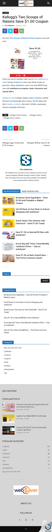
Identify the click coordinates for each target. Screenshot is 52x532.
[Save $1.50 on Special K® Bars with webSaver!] (8, 235)
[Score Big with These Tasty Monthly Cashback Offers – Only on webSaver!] (8, 246)
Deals (6, 362)
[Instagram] (26, 520)
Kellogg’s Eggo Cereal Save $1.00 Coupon (13, 144)
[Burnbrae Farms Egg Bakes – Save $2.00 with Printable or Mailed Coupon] (8, 200)
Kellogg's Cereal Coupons (18, 115)
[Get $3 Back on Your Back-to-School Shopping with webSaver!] (8, 212)
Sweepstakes (9, 369)
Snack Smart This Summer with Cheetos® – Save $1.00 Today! (25, 311)
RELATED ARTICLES (11, 191)
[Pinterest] (32, 520)
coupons (17, 82)
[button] (48, 3)
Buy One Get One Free (13, 348)
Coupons (12, 9)
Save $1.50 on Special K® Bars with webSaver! (21, 318)
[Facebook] (19, 520)
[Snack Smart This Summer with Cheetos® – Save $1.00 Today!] (8, 223)
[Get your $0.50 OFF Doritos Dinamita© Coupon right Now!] (8, 430)
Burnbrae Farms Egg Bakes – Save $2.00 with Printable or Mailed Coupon (32, 200)
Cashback (7, 351)
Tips (5, 373)
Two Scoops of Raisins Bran (22, 38)
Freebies (7, 366)
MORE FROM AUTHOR (30, 191)
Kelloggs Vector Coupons (12, 118)
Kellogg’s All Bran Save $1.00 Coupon (38, 144)
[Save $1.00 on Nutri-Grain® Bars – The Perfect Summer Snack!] (8, 258)
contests (17, 104)
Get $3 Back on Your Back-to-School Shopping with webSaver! (23, 303)
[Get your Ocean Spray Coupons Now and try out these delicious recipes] (8, 407)
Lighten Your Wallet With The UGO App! (31, 416)
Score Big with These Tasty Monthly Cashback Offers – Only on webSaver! (32, 246)
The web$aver (10, 25)
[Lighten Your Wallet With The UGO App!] (8, 419)
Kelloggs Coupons (36, 115)
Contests (7, 355)
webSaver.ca (7, 98)
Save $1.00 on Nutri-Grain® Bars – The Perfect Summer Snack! (25, 331)
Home (4, 9)
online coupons (35, 98)
